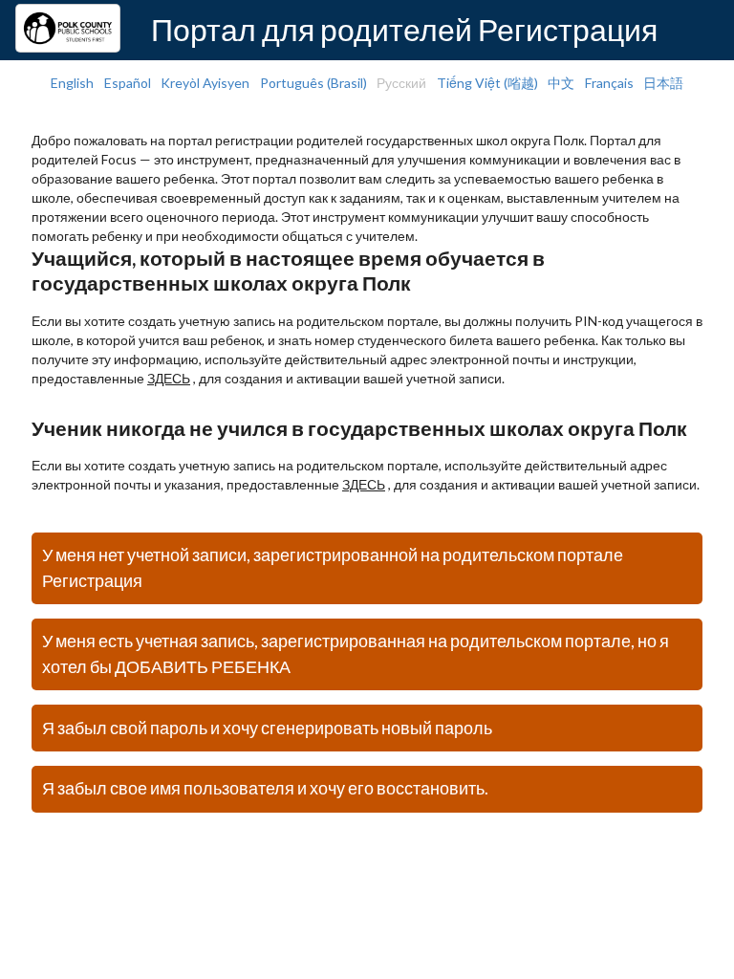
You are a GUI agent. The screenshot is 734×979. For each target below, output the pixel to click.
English (72, 83)
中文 (561, 83)
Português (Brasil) (313, 83)
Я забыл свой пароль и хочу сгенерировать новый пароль (267, 728)
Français (609, 83)
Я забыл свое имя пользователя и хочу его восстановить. (265, 788)
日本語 (663, 83)
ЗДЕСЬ (168, 378)
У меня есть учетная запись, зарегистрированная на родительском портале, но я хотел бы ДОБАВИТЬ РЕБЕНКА (355, 653)
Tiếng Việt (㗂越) (487, 83)
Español (127, 83)
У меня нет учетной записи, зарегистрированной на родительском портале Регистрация (332, 567)
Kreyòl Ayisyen (205, 83)
